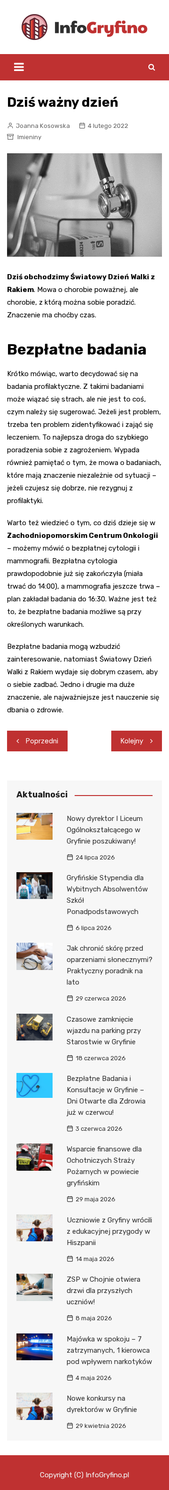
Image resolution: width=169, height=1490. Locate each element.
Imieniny (29, 137)
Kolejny (132, 741)
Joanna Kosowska (43, 125)
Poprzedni (42, 741)
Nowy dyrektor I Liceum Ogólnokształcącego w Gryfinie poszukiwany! (105, 829)
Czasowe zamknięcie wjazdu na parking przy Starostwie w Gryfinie (104, 1030)
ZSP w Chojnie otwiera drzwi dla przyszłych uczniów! (103, 1290)
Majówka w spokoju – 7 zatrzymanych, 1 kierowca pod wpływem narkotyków (109, 1350)
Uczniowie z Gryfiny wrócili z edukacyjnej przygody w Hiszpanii (109, 1231)
